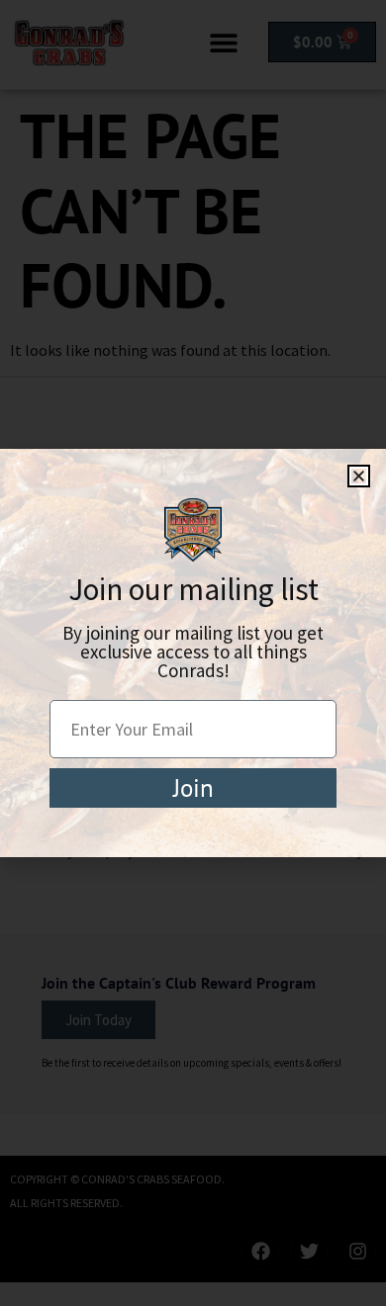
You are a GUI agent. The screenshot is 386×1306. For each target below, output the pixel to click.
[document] (193, 653)
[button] (358, 476)
